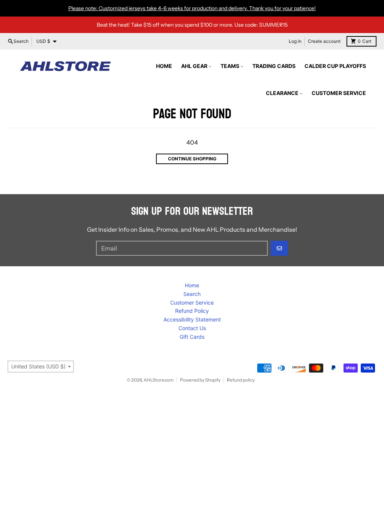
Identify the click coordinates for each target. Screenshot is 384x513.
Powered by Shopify (200, 380)
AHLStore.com (159, 380)
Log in (295, 41)
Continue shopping (192, 158)
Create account (324, 41)
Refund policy (241, 380)
